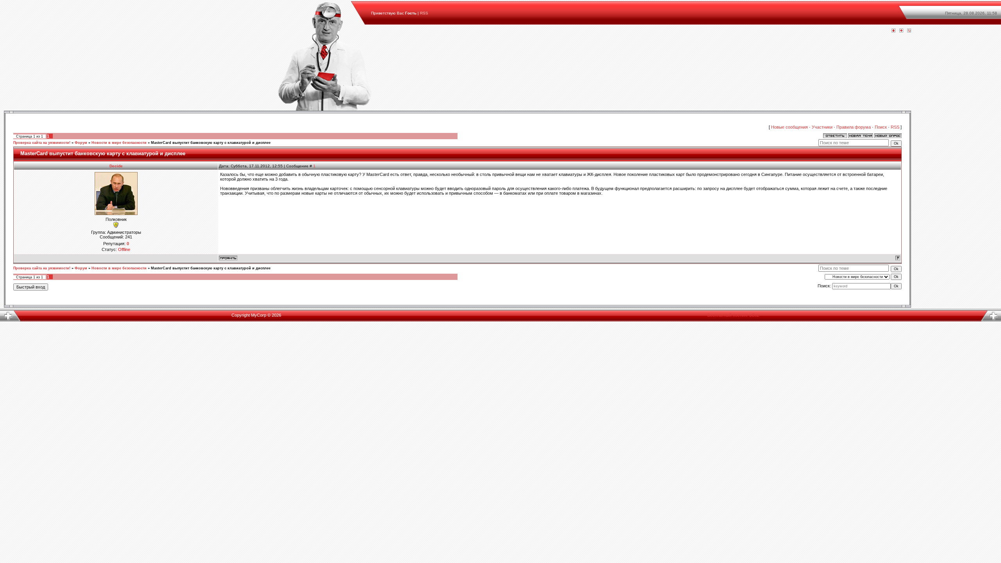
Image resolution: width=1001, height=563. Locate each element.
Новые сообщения (789, 127)
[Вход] (909, 31)
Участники (822, 127)
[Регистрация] (901, 31)
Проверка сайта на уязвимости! (41, 143)
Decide (116, 166)
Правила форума (853, 127)
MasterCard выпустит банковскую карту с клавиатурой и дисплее (211, 143)
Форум (81, 143)
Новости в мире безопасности (119, 143)
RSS (424, 13)
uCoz (754, 315)
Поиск (881, 127)
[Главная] (893, 31)
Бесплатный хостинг (727, 315)
